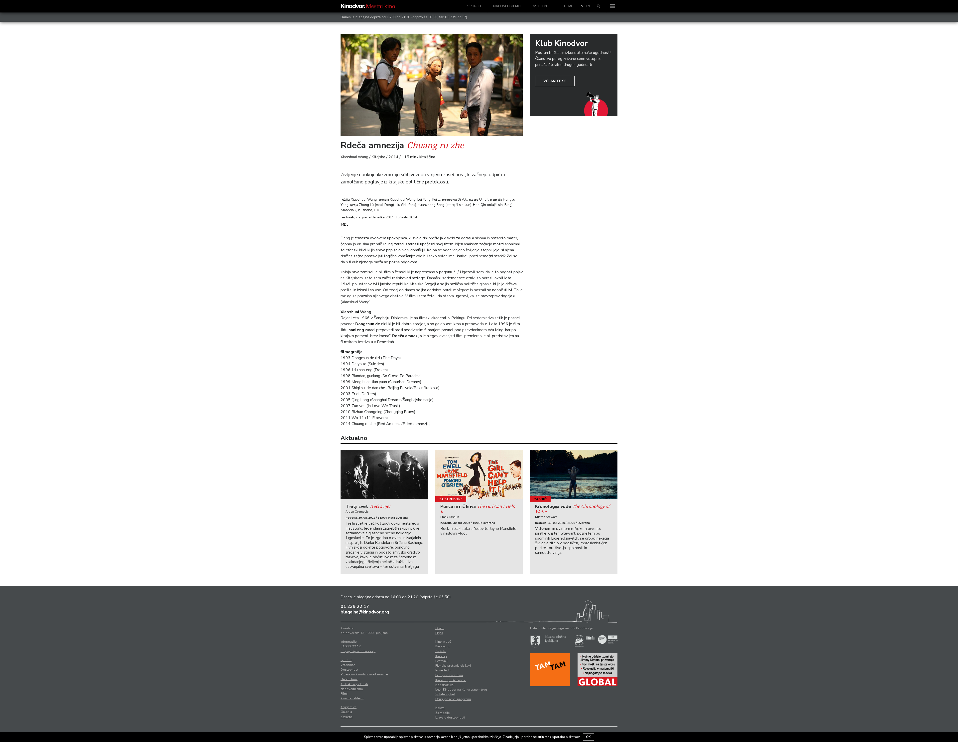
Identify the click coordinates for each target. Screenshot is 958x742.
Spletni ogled (445, 694)
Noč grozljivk (444, 685)
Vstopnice (542, 6)
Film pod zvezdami (449, 675)
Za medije (442, 713)
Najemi (440, 708)
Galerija (346, 712)
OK (588, 737)
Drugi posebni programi (453, 699)
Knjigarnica (349, 707)
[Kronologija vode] (573, 474)
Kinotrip (441, 656)
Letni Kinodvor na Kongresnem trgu (461, 689)
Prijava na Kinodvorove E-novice (364, 674)
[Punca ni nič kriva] (479, 474)
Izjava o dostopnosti (450, 717)
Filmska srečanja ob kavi (453, 665)
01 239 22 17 (455, 17)
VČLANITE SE (554, 81)
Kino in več (443, 641)
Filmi (568, 6)
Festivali (441, 661)
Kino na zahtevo (352, 698)
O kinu (439, 628)
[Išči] (598, 6)
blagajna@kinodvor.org (365, 612)
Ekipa (439, 633)
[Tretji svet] (384, 474)
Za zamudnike (450, 499)
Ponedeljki (443, 670)
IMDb (345, 224)
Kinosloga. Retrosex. (450, 680)
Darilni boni (349, 679)
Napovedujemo (507, 6)
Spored (474, 6)
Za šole (440, 651)
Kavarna (347, 717)
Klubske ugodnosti (354, 684)
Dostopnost (349, 669)
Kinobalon (442, 646)
